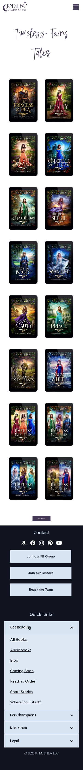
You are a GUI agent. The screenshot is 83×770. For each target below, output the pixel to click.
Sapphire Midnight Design (51, 761)
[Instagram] (41, 543)
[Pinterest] (50, 543)
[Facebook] (33, 543)
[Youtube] (59, 543)
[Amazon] (24, 543)
